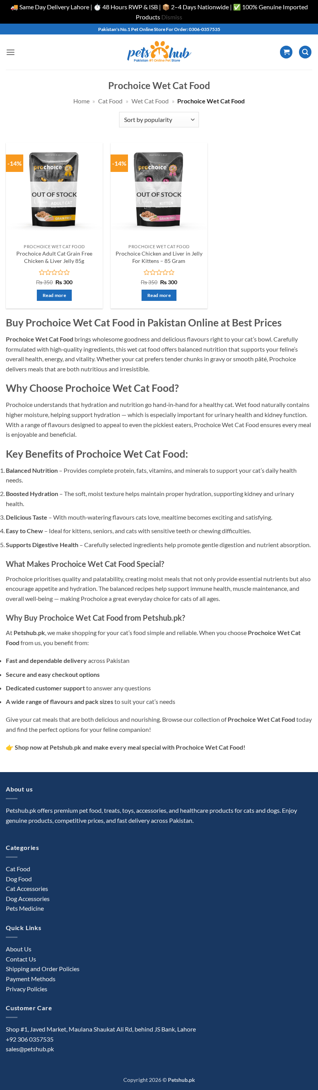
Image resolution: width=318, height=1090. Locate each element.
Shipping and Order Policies (43, 968)
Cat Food (110, 101)
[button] (10, 52)
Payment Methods (30, 978)
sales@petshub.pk (30, 1048)
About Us (18, 949)
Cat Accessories (27, 888)
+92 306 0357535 (30, 1039)
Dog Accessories (28, 898)
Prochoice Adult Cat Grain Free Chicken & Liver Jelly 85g (54, 257)
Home (81, 101)
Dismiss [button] (171, 17)
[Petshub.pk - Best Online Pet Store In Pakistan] (159, 52)
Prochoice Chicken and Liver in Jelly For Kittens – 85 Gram (159, 257)
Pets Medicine (25, 908)
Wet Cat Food (150, 101)
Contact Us (21, 959)
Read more (54, 295)
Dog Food (19, 878)
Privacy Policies (26, 988)
